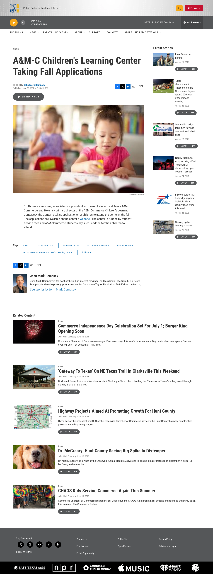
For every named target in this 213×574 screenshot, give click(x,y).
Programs (16, 32)
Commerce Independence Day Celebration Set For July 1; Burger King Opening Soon (123, 328)
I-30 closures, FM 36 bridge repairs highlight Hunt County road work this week (184, 201)
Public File (122, 539)
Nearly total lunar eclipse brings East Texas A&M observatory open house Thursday (185, 164)
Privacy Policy (165, 539)
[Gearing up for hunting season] (163, 227)
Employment (83, 546)
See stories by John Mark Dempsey (53, 289)
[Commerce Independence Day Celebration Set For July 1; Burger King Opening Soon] (34, 332)
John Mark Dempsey (34, 85)
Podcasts (61, 32)
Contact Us (82, 539)
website (85, 218)
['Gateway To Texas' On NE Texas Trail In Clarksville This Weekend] (34, 377)
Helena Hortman (125, 245)
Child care (86, 252)
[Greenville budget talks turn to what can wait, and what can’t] (163, 129)
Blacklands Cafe (45, 245)
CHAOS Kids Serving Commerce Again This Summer (106, 490)
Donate (195, 8)
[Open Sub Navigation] (25, 32)
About (78, 32)
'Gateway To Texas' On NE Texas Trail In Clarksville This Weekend (119, 371)
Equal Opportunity (85, 553)
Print (140, 86)
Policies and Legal (167, 546)
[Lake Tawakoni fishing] (163, 59)
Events (47, 32)
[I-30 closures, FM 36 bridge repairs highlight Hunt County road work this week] (163, 199)
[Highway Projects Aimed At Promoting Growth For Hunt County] (34, 417)
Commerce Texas (70, 245)
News (33, 32)
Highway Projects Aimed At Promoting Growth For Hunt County (116, 411)
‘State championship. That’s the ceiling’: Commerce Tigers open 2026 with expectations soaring (185, 91)
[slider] (28, 22)
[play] (13, 22)
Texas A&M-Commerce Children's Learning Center (48, 252)
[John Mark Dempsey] (20, 283)
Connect (112, 32)
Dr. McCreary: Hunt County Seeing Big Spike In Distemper (111, 450)
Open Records (124, 546)
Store (128, 32)
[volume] (23, 22)
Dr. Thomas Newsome (98, 245)
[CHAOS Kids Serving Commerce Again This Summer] (34, 496)
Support (94, 32)
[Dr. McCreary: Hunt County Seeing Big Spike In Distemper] (34, 457)
